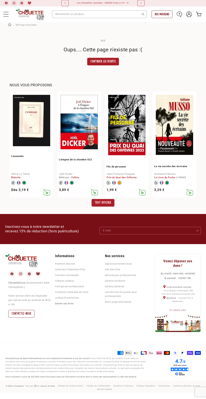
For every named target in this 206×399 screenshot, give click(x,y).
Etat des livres (112, 269)
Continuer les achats (103, 61)
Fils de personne (116, 166)
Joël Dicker (66, 174)
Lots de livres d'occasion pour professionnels (121, 294)
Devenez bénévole (114, 286)
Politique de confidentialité (69, 286)
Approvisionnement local (118, 263)
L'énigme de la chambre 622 (75, 159)
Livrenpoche (18, 386)
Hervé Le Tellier (20, 174)
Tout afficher (103, 203)
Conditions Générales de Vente (71, 292)
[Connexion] (189, 14)
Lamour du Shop (47, 386)
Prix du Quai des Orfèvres (122, 177)
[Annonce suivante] (141, 3)
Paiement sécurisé (65, 263)
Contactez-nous (21, 314)
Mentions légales (104, 389)
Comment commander (67, 275)
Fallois (75, 177)
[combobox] (99, 14)
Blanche (16, 177)
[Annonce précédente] (65, 3)
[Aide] (179, 14)
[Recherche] (143, 14)
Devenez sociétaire (115, 281)
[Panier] (198, 14)
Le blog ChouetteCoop (67, 297)
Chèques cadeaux (64, 281)
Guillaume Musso (165, 174)
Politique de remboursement (70, 386)
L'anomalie (17, 156)
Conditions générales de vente (186, 386)
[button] (6, 14)
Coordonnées (164, 386)
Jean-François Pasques (121, 174)
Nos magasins (162, 14)
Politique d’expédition (145, 386)
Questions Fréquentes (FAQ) (70, 269)
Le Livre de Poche (164, 177)
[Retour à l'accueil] (9, 25)
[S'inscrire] (197, 230)
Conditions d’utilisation (123, 386)
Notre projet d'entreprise (118, 302)
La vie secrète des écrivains (170, 166)
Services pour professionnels (120, 275)
